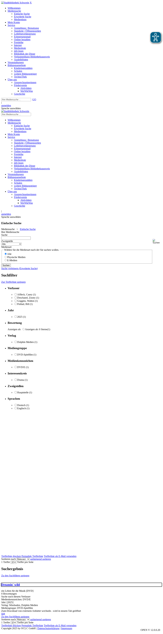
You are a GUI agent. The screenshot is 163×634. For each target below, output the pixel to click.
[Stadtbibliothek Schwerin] (15, 2)
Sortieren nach (8, 559)
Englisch (21, 408)
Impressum (66, 628)
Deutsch (21, 405)
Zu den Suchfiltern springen (15, 575)
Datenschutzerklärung (48, 628)
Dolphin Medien (25, 342)
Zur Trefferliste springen (13, 282)
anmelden (6, 105)
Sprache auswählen (11, 108)
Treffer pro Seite (25, 562)
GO (34, 99)
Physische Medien (16, 257)
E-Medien (12, 260)
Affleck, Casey (24, 294)
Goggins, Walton (25, 301)
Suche (4, 235)
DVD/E (21, 367)
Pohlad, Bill (23, 304)
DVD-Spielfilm (25, 354)
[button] (157, 241)
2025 (19, 316)
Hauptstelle (22, 392)
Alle (9, 254)
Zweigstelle (7, 241)
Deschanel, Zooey (26, 297)
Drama (20, 380)
